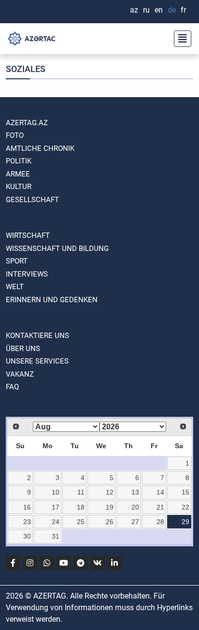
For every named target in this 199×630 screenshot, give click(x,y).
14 (160, 492)
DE (172, 10)
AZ (134, 10)
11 (81, 492)
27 (135, 522)
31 (55, 536)
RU (146, 10)
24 (55, 522)
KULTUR (18, 186)
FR (183, 10)
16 (27, 507)
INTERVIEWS (27, 274)
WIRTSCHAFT (28, 235)
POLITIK (18, 161)
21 (160, 507)
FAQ (12, 386)
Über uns (23, 348)
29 (185, 522)
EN (159, 10)
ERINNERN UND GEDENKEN (52, 299)
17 (55, 507)
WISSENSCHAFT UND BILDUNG (57, 248)
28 (160, 522)
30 (27, 536)
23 (27, 522)
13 (135, 492)
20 (135, 507)
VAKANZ (20, 374)
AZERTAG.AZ (27, 122)
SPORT (17, 261)
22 (185, 507)
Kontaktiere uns (37, 335)
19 (110, 507)
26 (110, 522)
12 (110, 492)
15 (185, 492)
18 (81, 507)
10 (55, 492)
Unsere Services (37, 361)
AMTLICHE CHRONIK (40, 148)
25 (81, 522)
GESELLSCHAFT (32, 199)
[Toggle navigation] (180, 38)
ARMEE (18, 174)
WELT (15, 286)
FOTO (15, 135)
